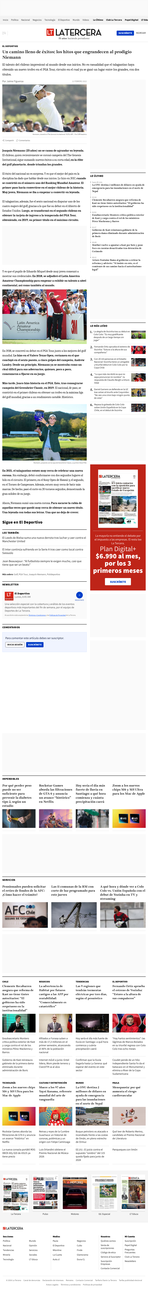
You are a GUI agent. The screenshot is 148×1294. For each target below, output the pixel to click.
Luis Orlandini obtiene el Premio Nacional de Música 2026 (53, 1153)
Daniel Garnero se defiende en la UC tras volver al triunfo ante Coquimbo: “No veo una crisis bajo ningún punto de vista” (112, 393)
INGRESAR (141, 33)
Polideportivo (53, 574)
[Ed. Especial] (104, 1209)
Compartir (9, 140)
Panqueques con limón (124, 1149)
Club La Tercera (114, 19)
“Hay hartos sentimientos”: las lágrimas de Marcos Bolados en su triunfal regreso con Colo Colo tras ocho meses (129, 1043)
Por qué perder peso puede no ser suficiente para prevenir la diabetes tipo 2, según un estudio (17, 796)
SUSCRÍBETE (118, 582)
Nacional (25, 19)
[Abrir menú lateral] (5, 33)
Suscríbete (36, 644)
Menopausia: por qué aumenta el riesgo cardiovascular (126, 1091)
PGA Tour (23, 574)
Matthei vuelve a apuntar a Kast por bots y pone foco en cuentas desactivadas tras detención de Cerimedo (117, 248)
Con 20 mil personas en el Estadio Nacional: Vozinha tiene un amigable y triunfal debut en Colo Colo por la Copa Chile (111, 363)
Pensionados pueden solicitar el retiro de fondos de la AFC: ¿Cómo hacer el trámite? (24, 891)
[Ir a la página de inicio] (74, 32)
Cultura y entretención (53, 1082)
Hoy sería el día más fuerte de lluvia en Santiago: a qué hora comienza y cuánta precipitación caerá (91, 794)
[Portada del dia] (118, 526)
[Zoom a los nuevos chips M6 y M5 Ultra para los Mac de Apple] (129, 818)
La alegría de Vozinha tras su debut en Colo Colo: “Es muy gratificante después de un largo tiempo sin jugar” (112, 336)
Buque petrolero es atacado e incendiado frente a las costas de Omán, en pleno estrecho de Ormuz (92, 1136)
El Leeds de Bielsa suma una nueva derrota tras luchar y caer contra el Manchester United (44, 539)
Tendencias (82, 981)
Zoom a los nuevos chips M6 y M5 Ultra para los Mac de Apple (128, 789)
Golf (16, 574)
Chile (5, 981)
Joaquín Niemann (37, 574)
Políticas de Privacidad (57, 615)
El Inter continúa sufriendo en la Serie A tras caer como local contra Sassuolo (42, 551)
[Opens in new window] (75, 1209)
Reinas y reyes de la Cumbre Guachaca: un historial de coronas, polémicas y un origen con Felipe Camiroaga (54, 1136)
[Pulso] (45, 1209)
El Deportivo (64, 19)
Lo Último (98, 19)
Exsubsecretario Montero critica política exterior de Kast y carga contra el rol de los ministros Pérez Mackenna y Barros (118, 218)
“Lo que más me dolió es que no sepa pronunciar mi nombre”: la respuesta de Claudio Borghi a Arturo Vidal (112, 378)
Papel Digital (131, 19)
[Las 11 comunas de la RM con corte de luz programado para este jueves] (74, 915)
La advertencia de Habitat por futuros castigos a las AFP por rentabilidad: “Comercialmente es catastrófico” (53, 996)
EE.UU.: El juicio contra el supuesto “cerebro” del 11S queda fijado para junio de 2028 (90, 1155)
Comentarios (24, 140)
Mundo (76, 19)
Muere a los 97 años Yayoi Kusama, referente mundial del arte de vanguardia (55, 1093)
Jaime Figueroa (15, 81)
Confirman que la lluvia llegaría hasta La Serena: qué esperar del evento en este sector (91, 1065)
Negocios (37, 19)
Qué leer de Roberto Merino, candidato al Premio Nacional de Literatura (128, 1135)
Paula (115, 1082)
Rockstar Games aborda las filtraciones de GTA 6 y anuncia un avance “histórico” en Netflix (55, 794)
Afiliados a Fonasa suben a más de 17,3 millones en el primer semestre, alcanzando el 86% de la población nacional (55, 1045)
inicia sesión (15, 644)
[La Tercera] (16, 1211)
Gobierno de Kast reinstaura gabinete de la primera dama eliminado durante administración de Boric (118, 233)
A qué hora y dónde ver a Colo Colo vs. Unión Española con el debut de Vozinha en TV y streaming (122, 893)
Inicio (5, 19)
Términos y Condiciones (37, 615)
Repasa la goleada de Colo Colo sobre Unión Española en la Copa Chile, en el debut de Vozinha (110, 407)
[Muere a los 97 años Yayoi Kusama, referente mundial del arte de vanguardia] (55, 1116)
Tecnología (50, 19)
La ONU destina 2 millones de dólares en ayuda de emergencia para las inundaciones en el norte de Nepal (118, 188)
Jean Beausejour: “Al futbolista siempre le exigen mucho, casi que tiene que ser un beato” (42, 562)
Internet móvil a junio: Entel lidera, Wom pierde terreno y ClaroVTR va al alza (54, 1063)
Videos (86, 19)
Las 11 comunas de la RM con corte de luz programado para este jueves (73, 891)
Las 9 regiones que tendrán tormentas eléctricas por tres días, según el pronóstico (91, 992)
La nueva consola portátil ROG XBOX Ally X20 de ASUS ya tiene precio (18, 1153)
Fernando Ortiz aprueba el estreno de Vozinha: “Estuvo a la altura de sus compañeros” (112, 349)
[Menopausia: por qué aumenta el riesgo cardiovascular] (129, 1116)
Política (14, 19)
